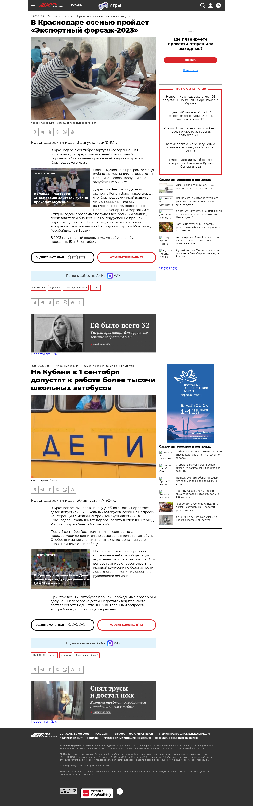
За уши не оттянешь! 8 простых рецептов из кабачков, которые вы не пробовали (199, 227)
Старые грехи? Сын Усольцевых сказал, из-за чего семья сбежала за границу (198, 467)
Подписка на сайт (71, 738)
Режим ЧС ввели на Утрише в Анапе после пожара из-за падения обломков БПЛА (190, 132)
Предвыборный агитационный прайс (127, 738)
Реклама (119, 734)
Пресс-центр (101, 734)
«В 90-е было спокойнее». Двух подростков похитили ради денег (197, 186)
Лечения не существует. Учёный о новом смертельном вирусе (196, 518)
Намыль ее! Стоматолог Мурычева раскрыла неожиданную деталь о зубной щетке (197, 201)
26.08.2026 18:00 (40, 365)
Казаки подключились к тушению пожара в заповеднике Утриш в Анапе (190, 147)
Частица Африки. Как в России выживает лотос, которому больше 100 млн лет (197, 494)
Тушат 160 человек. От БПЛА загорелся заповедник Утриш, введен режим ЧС (191, 116)
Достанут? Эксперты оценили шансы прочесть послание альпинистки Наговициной (199, 214)
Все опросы (190, 70)
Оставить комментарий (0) (126, 257)
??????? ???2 (168, 269)
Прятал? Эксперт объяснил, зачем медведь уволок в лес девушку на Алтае (197, 480)
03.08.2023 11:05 (40, 16)
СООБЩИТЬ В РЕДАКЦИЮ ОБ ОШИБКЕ (176, 738)
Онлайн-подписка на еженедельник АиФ (184, 734)
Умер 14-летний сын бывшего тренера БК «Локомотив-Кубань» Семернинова (190, 163)
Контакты (93, 738)
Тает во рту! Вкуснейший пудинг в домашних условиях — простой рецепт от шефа (197, 507)
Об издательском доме (74, 734)
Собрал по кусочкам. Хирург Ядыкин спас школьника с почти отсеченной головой (199, 454)
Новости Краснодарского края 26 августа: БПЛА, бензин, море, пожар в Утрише (190, 100)
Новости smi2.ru (44, 354)
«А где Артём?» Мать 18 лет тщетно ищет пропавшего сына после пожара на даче (197, 240)
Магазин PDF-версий (141, 734)
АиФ (54, 480)
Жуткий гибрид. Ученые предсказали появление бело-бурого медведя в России (199, 253)
